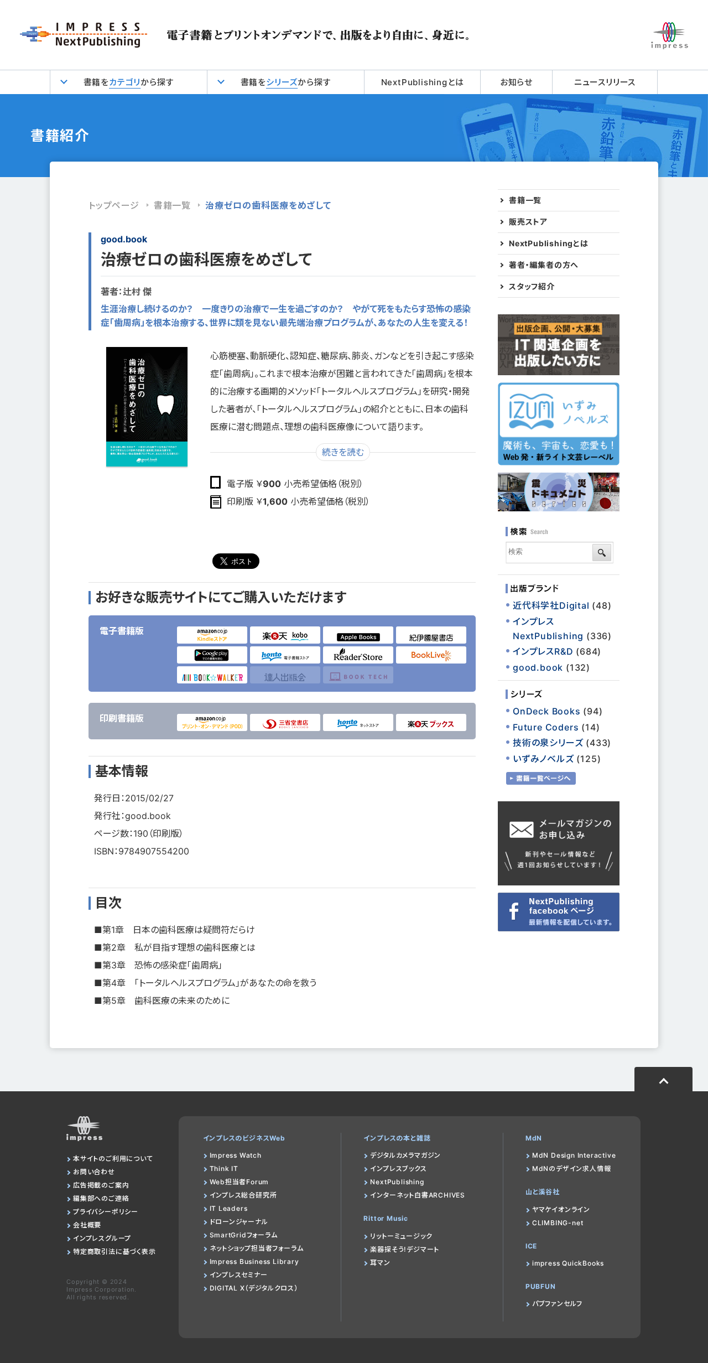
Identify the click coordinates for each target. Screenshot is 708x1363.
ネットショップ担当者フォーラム (257, 1248)
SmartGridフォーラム (244, 1235)
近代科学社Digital (551, 605)
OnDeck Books (547, 711)
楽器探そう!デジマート (404, 1249)
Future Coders (546, 727)
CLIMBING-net (558, 1223)
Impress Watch (236, 1155)
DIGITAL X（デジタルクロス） (254, 1288)
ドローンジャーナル (239, 1221)
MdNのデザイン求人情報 (571, 1168)
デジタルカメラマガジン (405, 1155)
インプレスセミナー (239, 1275)
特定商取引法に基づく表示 (114, 1251)
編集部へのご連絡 (101, 1198)
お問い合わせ (94, 1172)
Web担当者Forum (239, 1182)
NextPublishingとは (422, 82)
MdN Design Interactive (574, 1155)
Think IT (224, 1168)
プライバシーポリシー (105, 1211)
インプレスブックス (398, 1168)
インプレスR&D (543, 651)
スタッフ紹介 (532, 287)
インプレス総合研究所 (243, 1195)
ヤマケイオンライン (561, 1209)
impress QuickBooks (568, 1263)
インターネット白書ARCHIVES (417, 1195)
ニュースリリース (605, 82)
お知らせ (516, 82)
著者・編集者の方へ (544, 265)
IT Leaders (229, 1208)
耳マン (380, 1262)
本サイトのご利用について (113, 1158)
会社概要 (87, 1225)
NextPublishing (397, 1182)
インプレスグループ (102, 1238)
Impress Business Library (254, 1261)
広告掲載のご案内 (101, 1185)
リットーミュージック (401, 1236)
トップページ (113, 205)
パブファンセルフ (557, 1303)
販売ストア (528, 222)
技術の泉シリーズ (548, 742)
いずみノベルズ (543, 758)
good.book (124, 239)
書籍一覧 (172, 205)
